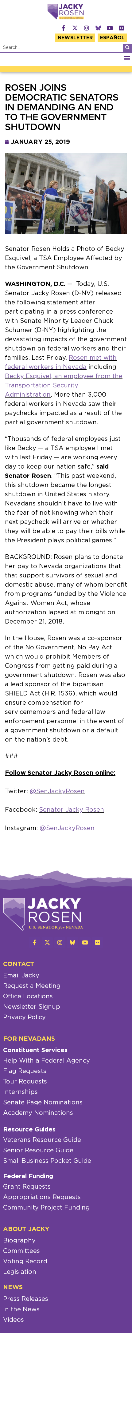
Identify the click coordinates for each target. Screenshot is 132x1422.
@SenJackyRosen (57, 791)
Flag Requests (24, 1071)
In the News (21, 1309)
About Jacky (26, 1229)
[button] (127, 58)
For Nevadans (29, 1039)
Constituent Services (35, 1050)
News (13, 1287)
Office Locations (28, 996)
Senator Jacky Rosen (71, 810)
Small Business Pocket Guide (47, 1161)
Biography (19, 1241)
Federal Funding (28, 1176)
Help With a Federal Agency (46, 1061)
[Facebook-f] (63, 28)
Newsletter (75, 37)
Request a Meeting (31, 986)
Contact (18, 964)
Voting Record (25, 1261)
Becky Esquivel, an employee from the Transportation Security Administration (63, 385)
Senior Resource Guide (38, 1150)
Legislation (19, 1272)
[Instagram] (86, 28)
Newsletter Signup (31, 1007)
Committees (21, 1251)
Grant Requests (27, 1187)
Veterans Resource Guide (42, 1140)
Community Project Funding (46, 1208)
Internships (20, 1092)
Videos (13, 1320)
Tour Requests (25, 1082)
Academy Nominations (38, 1113)
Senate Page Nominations (43, 1102)
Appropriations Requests (42, 1197)
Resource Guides (29, 1130)
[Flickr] (121, 28)
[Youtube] (109, 28)
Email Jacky (21, 975)
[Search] (127, 48)
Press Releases (25, 1299)
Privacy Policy (24, 1017)
